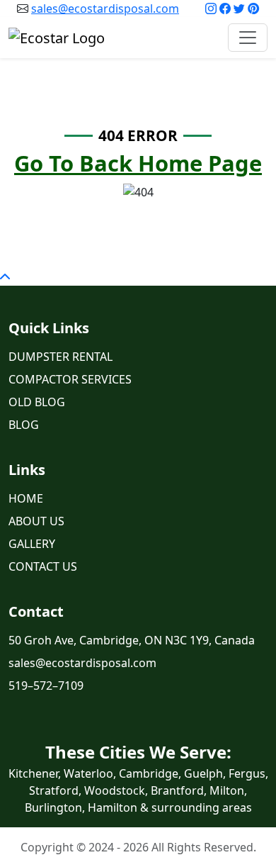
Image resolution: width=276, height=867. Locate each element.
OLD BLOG (36, 402)
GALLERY (31, 544)
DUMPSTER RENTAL (60, 356)
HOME (25, 498)
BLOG (23, 424)
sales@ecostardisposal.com (105, 8)
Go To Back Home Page (138, 163)
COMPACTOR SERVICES (70, 379)
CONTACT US (42, 566)
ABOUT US (36, 521)
